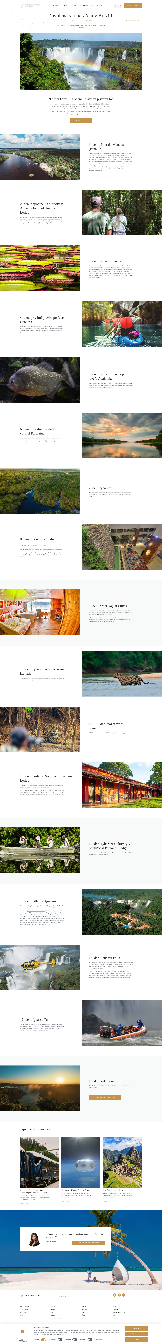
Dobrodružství (87, 20)
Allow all (136, 1328)
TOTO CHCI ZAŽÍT (81, 120)
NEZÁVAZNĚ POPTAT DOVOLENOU (105, 1097)
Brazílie (85, 104)
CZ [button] (111, 5)
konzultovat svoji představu (88, 1242)
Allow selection (136, 1334)
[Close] (140, 12)
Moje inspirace (120, 12)
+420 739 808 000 (62, 1296)
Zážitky (72, 20)
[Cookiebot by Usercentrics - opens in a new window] (22, 1340)
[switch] (60, 1339)
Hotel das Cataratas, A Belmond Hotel (51, 907)
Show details (99, 1339)
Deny (136, 1339)
